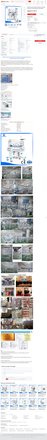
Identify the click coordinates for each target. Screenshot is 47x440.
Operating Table (2, 417)
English (6, 435)
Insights (42, 434)
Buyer (30, 3)
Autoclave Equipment (14, 418)
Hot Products (5, 434)
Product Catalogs (11, 414)
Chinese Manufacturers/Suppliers (14, 434)
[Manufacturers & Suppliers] (5, 1)
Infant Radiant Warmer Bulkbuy (29, 430)
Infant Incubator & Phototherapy (38, 417)
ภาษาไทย (35, 435)
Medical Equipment (9, 5)
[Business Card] (45, 37)
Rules (45, 3)
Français (14, 435)
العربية (27, 435)
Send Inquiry (31, 14)
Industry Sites (28, 434)
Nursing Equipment (14, 5)
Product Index (36, 434)
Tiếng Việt (40, 435)
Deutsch (22, 435)
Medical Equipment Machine (4, 430)
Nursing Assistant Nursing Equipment (23, 425)
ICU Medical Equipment (3, 418)
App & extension (38, 3)
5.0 (37, 35)
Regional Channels (32, 434)
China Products (9, 434)
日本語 (31, 435)
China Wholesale (20, 434)
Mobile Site (39, 434)
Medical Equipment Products (12, 430)
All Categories (3, 3)
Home (1, 5)
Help (33, 3)
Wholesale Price (24, 434)
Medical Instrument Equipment (20, 430)
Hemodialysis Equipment (15, 417)
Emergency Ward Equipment (4, 425)
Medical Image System (37, 418)
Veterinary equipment (26, 418)
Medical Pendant (25, 417)
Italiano (20, 435)
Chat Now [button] (42, 14)
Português (11, 435)
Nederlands (25, 435)
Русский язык (17, 435)
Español (8, 435)
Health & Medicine (4, 5)
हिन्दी (33, 435)
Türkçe (37, 435)
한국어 (29, 435)
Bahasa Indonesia (44, 435)
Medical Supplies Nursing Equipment (13, 425)
